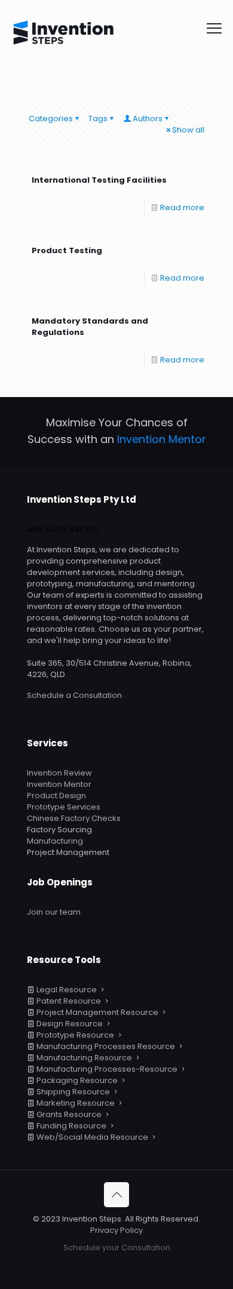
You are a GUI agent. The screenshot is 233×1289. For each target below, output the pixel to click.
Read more (182, 207)
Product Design (56, 795)
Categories (51, 118)
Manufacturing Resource (84, 1057)
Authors (148, 118)
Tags (98, 118)
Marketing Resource (75, 1103)
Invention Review (59, 773)
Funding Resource (71, 1125)
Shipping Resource (73, 1091)
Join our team (54, 912)
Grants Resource (69, 1114)
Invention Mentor (59, 784)
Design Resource (69, 1023)
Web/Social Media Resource (92, 1137)
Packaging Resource (77, 1080)
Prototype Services (63, 807)
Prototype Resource (75, 1035)
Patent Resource (68, 1001)
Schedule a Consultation (74, 695)
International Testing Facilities (99, 180)
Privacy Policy (116, 1230)
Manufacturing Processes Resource (105, 1046)
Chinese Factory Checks (74, 818)
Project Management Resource (97, 1012)
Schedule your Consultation (116, 1247)
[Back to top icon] (116, 1194)
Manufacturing (55, 841)
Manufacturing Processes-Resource (106, 1069)
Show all (188, 130)
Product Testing (67, 250)
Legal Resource (66, 989)
